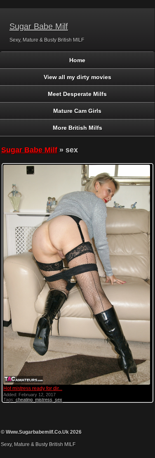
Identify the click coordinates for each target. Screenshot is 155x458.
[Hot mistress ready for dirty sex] (76, 384)
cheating (24, 399)
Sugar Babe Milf (38, 26)
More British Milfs (77, 127)
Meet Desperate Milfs (77, 94)
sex (58, 399)
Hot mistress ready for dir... (32, 388)
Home (77, 60)
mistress (43, 399)
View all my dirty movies (77, 77)
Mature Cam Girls (77, 110)
